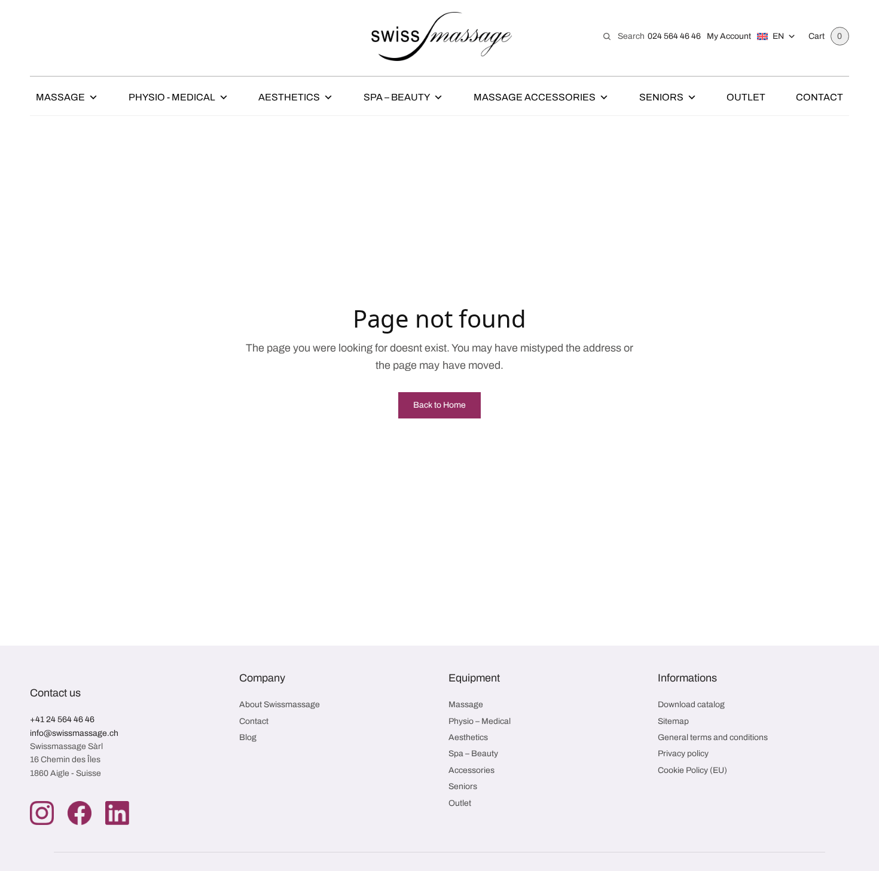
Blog (248, 737)
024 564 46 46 (674, 36)
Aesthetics (289, 97)
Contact (819, 97)
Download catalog (691, 704)
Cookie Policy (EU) (692, 770)
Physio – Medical (479, 721)
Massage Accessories (535, 97)
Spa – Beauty (397, 97)
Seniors (661, 97)
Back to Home (439, 405)
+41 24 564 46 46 (62, 719)
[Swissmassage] (441, 36)
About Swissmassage (279, 704)
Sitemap (673, 721)
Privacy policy (683, 753)
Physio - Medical (172, 97)
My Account (729, 36)
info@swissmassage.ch (74, 733)
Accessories (471, 770)
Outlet (746, 97)
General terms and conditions (713, 737)
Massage (60, 97)
